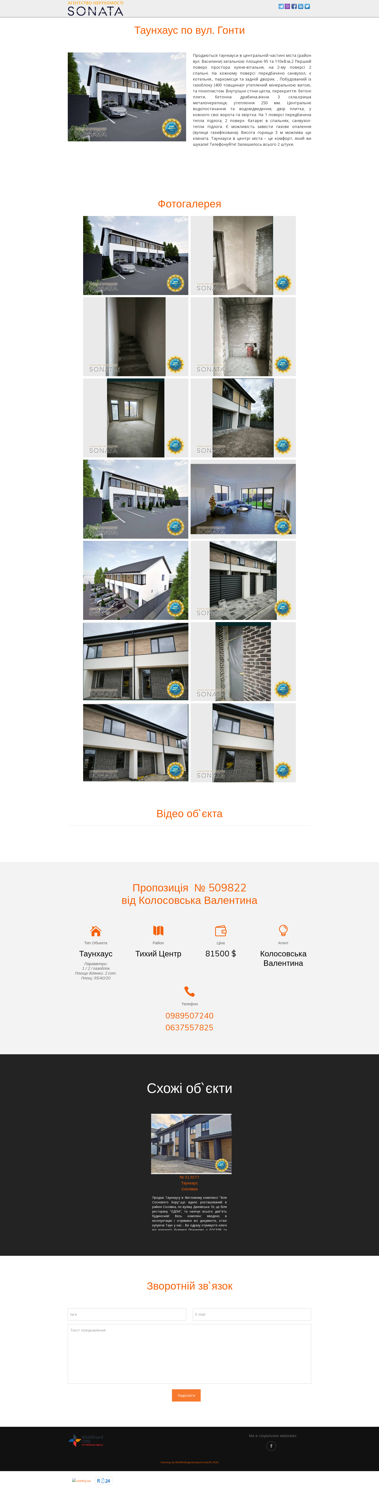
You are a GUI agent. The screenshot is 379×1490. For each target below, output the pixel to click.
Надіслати (186, 1395)
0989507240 (189, 1015)
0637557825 (189, 1027)
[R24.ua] (104, 1481)
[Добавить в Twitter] (307, 6)
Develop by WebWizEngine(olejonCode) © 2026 (189, 1462)
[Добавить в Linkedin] (300, 6)
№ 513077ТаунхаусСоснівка (189, 1183)
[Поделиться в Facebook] (294, 6)
